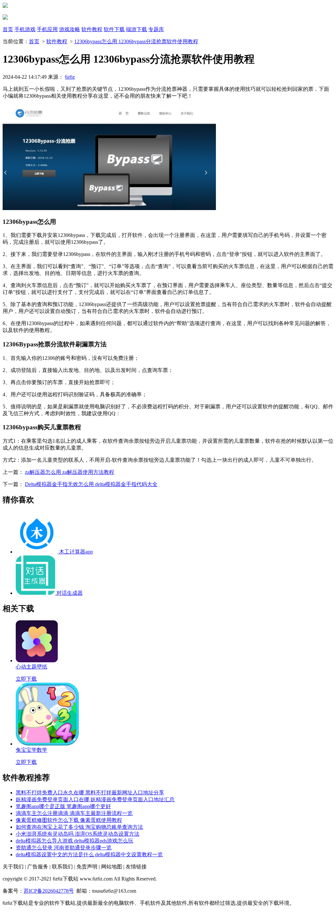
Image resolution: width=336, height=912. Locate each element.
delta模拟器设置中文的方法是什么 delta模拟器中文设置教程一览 (89, 854)
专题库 (156, 29)
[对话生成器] (36, 593)
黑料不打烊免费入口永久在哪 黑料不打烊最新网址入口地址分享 (90, 792)
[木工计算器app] (37, 551)
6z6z (70, 77)
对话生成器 (69, 593)
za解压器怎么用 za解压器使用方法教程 (69, 472)
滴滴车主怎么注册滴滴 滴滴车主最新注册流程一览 (74, 813)
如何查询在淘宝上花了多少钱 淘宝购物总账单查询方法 (79, 827)
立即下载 (26, 679)
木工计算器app (76, 551)
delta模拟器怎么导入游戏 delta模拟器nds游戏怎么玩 (74, 841)
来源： (61, 77)
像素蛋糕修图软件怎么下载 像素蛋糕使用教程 (69, 820)
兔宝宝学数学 (31, 750)
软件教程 (91, 29)
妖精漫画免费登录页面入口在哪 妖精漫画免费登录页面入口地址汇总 (95, 799)
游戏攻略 (69, 29)
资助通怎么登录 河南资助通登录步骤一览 (64, 847)
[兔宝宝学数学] (47, 744)
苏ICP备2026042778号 (49, 891)
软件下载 (114, 29)
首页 (8, 29)
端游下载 (136, 29)
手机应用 (47, 29)
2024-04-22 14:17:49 (25, 77)
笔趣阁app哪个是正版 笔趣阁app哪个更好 (63, 806)
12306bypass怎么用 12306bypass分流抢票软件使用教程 (136, 41)
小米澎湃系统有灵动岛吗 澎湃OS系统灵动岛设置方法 (77, 834)
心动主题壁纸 (31, 666)
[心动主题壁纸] (37, 660)
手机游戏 (24, 29)
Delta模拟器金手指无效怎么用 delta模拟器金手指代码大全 (91, 484)
